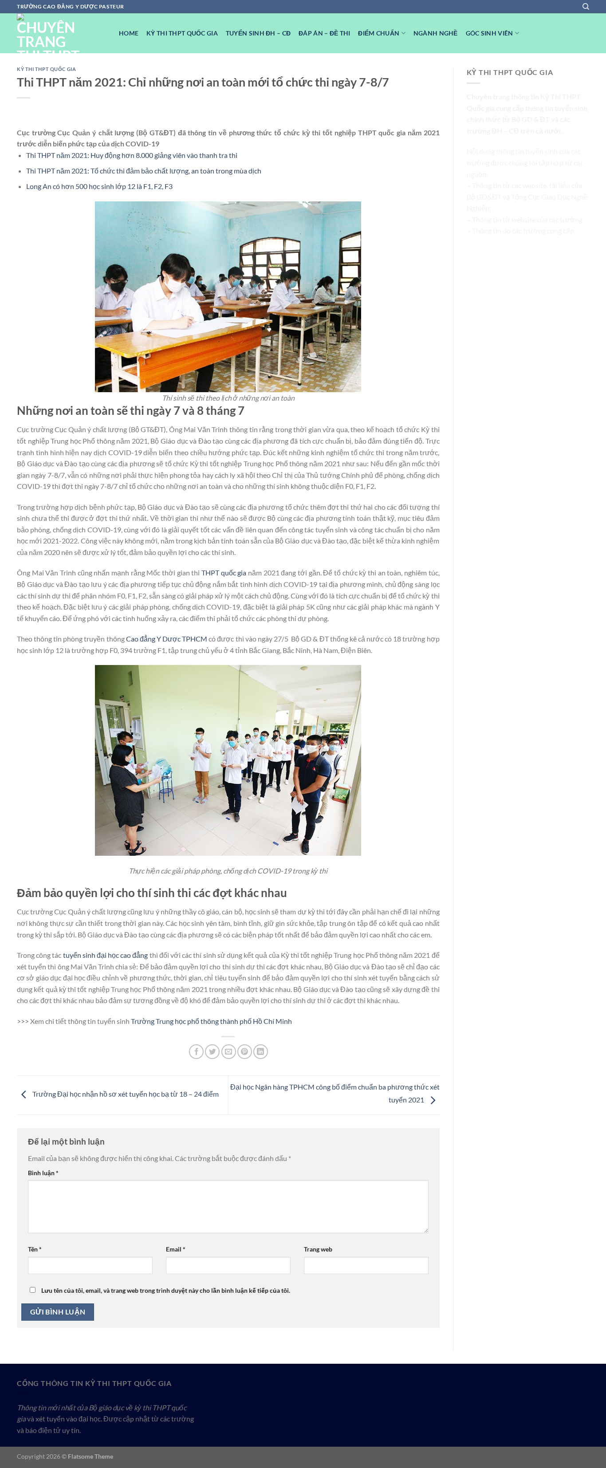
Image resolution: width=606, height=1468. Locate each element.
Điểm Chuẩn (378, 33)
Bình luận (43, 1173)
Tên (35, 1249)
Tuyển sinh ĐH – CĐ (258, 33)
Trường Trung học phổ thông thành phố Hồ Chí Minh (211, 1021)
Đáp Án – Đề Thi (324, 33)
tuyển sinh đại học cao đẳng (105, 955)
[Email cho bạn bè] (228, 1051)
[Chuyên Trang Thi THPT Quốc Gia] (61, 33)
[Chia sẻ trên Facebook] (196, 1051)
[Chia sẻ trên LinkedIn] (260, 1051)
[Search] (585, 6)
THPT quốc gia (223, 572)
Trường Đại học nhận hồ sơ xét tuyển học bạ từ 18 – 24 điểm (125, 1094)
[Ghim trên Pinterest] (244, 1051)
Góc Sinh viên (489, 33)
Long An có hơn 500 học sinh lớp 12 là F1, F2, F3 (99, 186)
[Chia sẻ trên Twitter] (212, 1051)
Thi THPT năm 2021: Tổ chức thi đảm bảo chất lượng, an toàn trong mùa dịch (143, 170)
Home (128, 33)
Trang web (318, 1249)
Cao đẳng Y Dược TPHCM (166, 638)
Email (175, 1249)
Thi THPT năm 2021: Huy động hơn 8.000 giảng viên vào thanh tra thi (131, 155)
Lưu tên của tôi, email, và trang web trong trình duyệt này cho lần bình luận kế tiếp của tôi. (165, 1290)
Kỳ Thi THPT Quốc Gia (182, 33)
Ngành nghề (435, 33)
